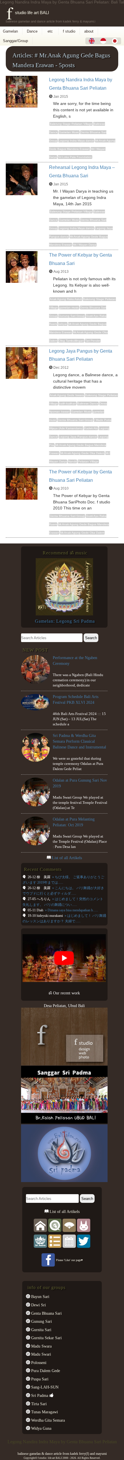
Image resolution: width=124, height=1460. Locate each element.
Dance (32, 31)
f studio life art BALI (28, 12)
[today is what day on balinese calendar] (69, 1241)
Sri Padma (39, 1395)
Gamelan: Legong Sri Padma (65, 621)
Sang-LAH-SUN (44, 1387)
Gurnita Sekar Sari (46, 1337)
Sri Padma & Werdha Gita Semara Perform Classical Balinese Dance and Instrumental (79, 741)
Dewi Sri (38, 1305)
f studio (69, 31)
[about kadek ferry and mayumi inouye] (83, 1225)
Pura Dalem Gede (45, 1370)
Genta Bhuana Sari (46, 1313)
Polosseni (38, 1362)
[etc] (54, 1241)
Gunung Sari (41, 1321)
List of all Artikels (67, 857)
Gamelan (10, 31)
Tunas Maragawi (44, 1412)
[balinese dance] (69, 1225)
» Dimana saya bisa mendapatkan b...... (71, 910)
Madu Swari (40, 1354)
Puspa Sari (39, 1379)
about (88, 31)
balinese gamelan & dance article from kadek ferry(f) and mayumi (62, 1454)
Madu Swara (41, 1346)
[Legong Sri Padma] (64, 614)
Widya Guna (40, 1428)
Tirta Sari (38, 1403)
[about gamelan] (54, 1225)
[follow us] (83, 1241)
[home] (40, 1225)
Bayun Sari (39, 1296)
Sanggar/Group (15, 41)
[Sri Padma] (40, 1241)
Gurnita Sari (40, 1329)
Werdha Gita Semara (47, 1420)
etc (50, 31)
